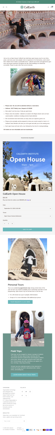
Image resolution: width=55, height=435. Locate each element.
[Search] (6, 7)
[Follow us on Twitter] (26, 392)
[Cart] (51, 7)
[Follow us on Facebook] (22, 392)
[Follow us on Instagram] (30, 392)
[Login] (48, 7)
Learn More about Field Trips (24, 374)
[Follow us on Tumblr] (26, 396)
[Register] (24, 421)
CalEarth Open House (14, 194)
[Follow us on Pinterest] (22, 396)
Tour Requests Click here (20, 302)
